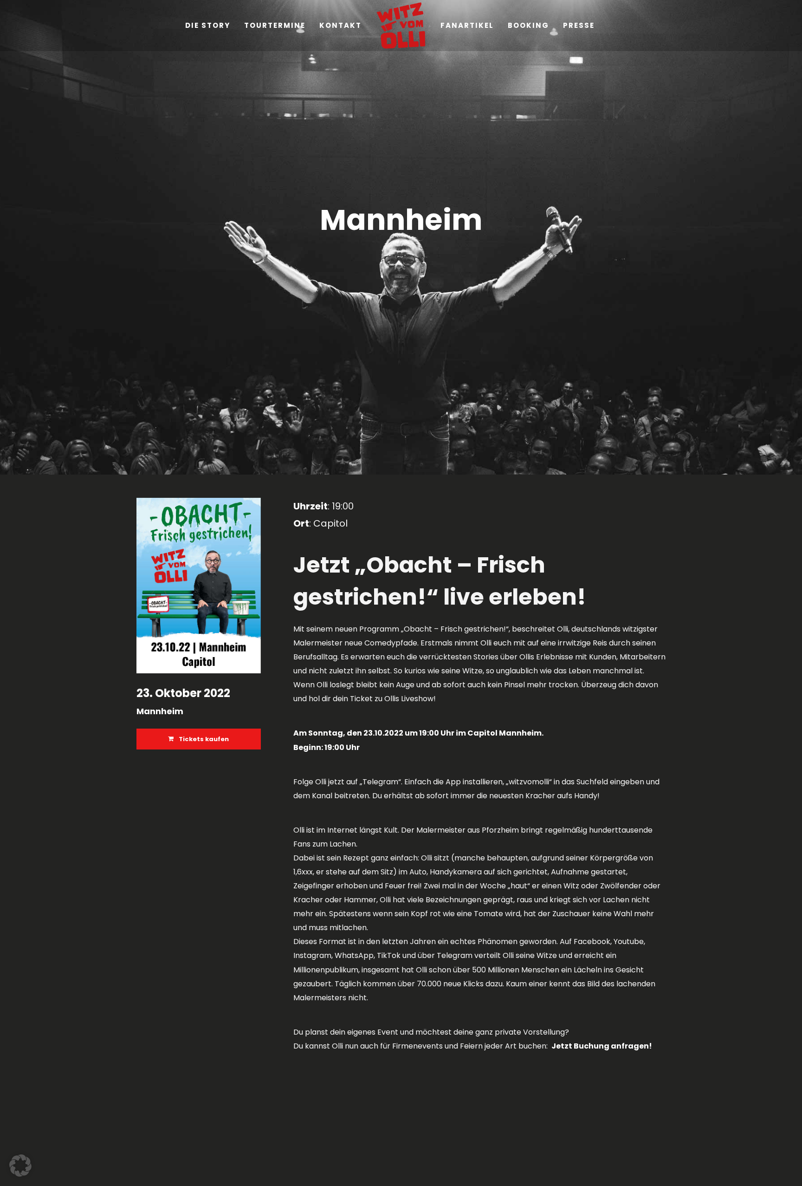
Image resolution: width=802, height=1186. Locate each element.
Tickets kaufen (203, 739)
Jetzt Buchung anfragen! (601, 1046)
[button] (20, 1165)
